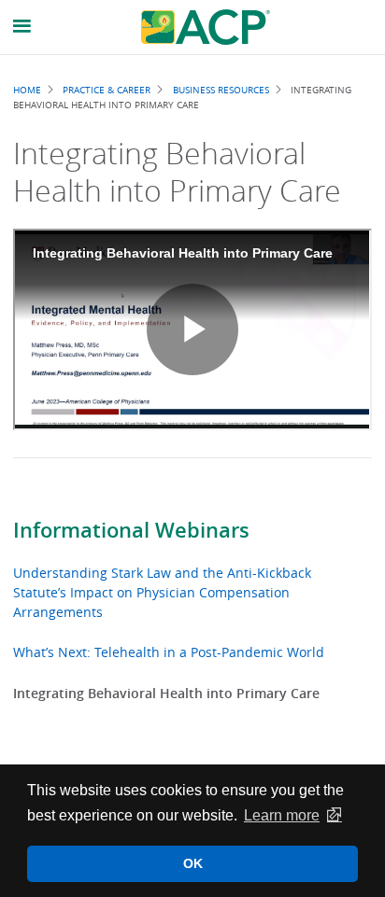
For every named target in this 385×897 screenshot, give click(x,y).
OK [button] (193, 863)
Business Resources (221, 89)
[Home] (205, 27)
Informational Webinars (131, 530)
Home (27, 89)
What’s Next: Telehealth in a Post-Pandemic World (168, 652)
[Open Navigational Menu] (22, 26)
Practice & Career (106, 89)
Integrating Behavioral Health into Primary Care (166, 693)
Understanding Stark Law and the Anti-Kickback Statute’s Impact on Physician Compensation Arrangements (162, 592)
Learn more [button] (282, 815)
